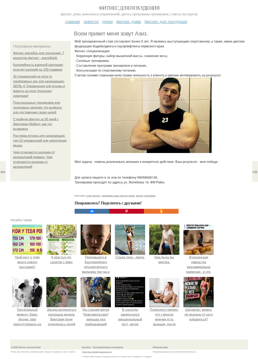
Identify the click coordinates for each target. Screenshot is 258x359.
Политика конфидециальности (97, 351)
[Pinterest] (126, 211)
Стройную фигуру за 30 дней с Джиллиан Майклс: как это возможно (36, 124)
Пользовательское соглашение (108, 346)
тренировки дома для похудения (118, 195)
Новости (91, 21)
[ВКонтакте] (92, 211)
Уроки (107, 21)
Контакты (86, 346)
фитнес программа (145, 195)
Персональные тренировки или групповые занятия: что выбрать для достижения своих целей (37, 107)
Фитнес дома (128, 21)
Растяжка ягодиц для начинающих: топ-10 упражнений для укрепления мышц (40, 140)
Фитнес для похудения (129, 7)
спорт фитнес (93, 195)
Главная (72, 21)
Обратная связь (160, 346)
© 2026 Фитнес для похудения (26, 346)
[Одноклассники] (161, 211)
